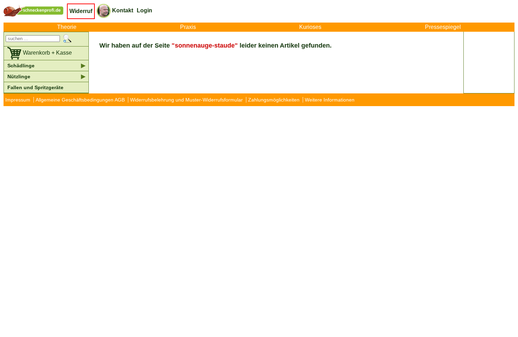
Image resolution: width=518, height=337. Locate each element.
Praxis (188, 27)
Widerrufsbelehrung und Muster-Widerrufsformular (186, 100)
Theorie (66, 27)
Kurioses (310, 27)
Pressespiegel (443, 27)
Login (144, 10)
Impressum (17, 100)
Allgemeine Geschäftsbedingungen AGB (80, 100)
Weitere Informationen (329, 100)
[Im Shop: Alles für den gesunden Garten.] (35, 11)
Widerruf (80, 11)
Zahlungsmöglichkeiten (274, 100)
